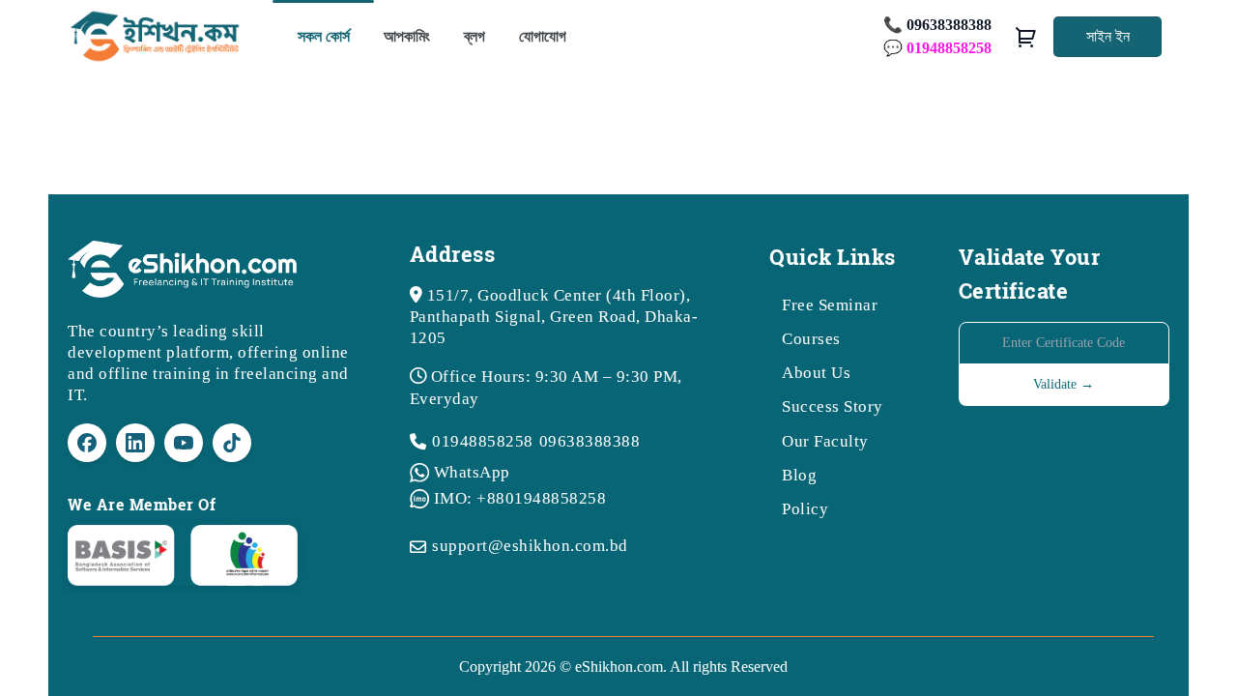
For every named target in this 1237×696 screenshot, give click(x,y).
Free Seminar (829, 305)
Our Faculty (825, 441)
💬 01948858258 (937, 48)
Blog (799, 475)
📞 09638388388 (937, 24)
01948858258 (482, 441)
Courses (811, 339)
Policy (805, 509)
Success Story (832, 406)
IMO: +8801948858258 (520, 498)
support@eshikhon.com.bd (530, 545)
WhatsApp (472, 472)
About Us (816, 372)
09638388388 (590, 441)
